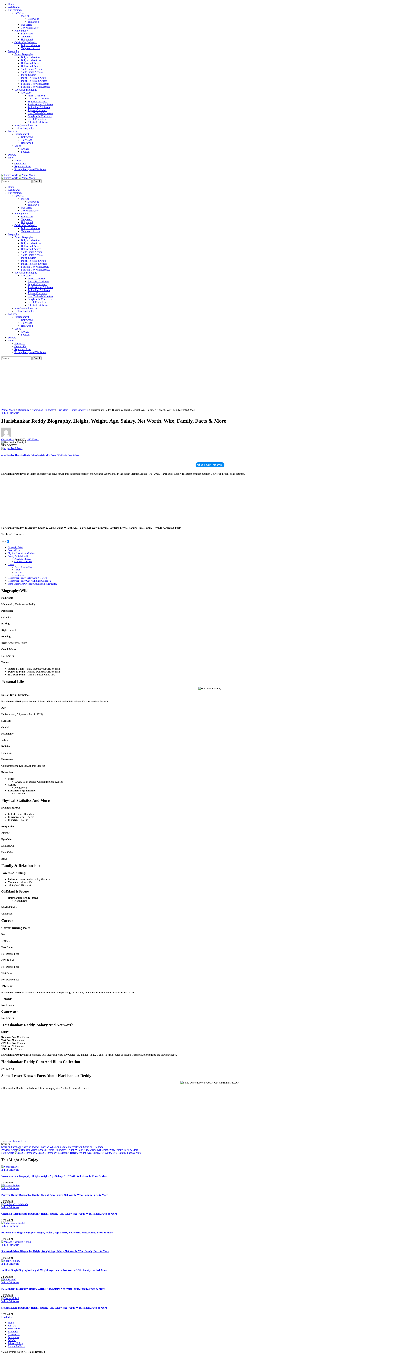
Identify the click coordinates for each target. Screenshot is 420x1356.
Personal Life (14, 550)
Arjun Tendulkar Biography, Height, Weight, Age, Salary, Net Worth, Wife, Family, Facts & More (40, 455)
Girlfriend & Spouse (23, 561)
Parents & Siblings (22, 559)
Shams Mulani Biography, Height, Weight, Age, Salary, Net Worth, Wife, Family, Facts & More (54, 1307)
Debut (17, 569)
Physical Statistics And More (21, 553)
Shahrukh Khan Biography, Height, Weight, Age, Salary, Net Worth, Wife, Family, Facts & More (55, 1251)
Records (18, 572)
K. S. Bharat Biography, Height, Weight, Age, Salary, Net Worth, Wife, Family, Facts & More (53, 1288)
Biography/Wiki (15, 547)
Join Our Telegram (211, 464)
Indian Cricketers (10, 412)
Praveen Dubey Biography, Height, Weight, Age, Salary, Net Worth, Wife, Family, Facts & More (54, 1195)
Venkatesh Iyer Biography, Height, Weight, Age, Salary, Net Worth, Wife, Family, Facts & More (54, 1176)
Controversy (19, 575)
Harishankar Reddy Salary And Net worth (27, 578)
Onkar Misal (7, 439)
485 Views (33, 439)
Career (11, 564)
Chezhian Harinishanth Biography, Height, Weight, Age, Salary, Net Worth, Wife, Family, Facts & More (59, 1213)
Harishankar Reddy (18, 1141)
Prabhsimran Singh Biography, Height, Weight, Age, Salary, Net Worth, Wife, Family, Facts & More (57, 1232)
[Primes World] (10, 175)
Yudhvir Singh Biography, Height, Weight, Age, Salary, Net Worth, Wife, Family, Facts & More (54, 1270)
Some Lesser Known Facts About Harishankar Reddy (33, 583)
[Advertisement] (99, 384)
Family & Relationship (18, 556)
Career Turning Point (23, 567)
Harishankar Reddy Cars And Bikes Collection (29, 580)
